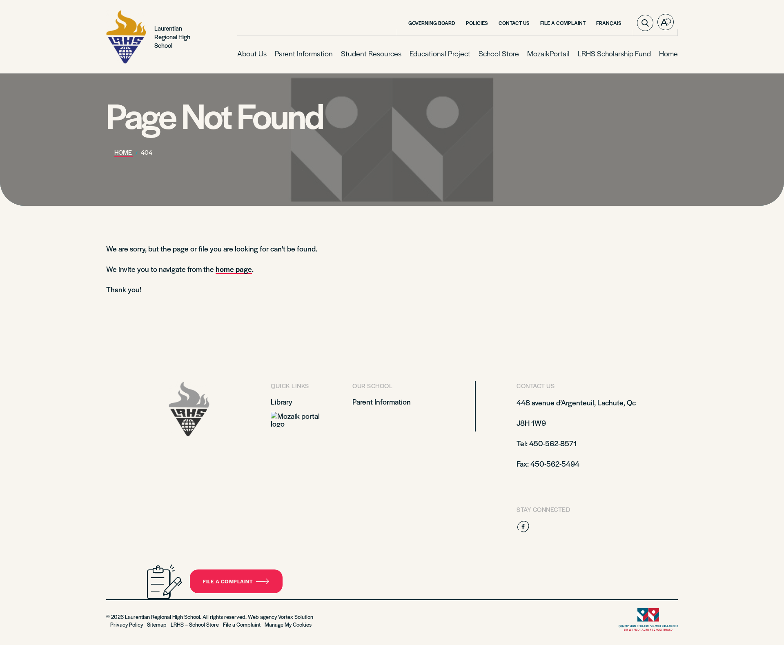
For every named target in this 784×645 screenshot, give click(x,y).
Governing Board (431, 23)
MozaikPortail (548, 53)
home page (234, 269)
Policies (477, 23)
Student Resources (371, 53)
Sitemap (157, 624)
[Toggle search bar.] (645, 23)
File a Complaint (563, 23)
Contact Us (514, 23)
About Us (252, 53)
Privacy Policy (126, 624)
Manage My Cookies (288, 624)
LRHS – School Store (195, 624)
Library (281, 401)
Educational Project (440, 53)
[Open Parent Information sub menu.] (332, 54)
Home (668, 53)
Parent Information (304, 53)
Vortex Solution (295, 617)
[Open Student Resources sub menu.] (400, 54)
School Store (499, 53)
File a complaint (228, 581)
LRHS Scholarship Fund (614, 53)
